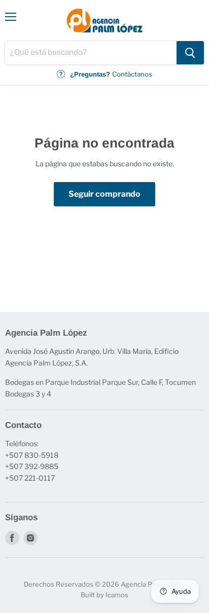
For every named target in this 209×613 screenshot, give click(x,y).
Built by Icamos (104, 595)
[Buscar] (190, 52)
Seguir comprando (104, 194)
